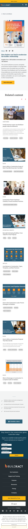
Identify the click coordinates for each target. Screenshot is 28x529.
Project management (7, 274)
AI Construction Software (7, 171)
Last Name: (4, 447)
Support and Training (14, 476)
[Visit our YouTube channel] (17, 511)
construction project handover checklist (10, 204)
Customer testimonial (13, 138)
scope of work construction (18, 171)
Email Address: (5, 451)
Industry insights (15, 271)
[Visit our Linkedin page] (21, 511)
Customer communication (7, 307)
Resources (14, 484)
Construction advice (6, 271)
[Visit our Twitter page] (10, 511)
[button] (26, 4)
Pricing (14, 488)
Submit (16, 455)
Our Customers (14, 472)
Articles (5, 263)
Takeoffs (20, 138)
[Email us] (14, 511)
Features (14, 480)
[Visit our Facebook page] (2, 511)
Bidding (4, 349)
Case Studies (6, 121)
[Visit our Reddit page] (25, 511)
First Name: (4, 443)
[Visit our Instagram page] (6, 511)
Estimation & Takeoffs (8, 230)
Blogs (4, 163)
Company (14, 492)
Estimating (16, 307)
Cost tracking (5, 138)
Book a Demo (14, 1)
